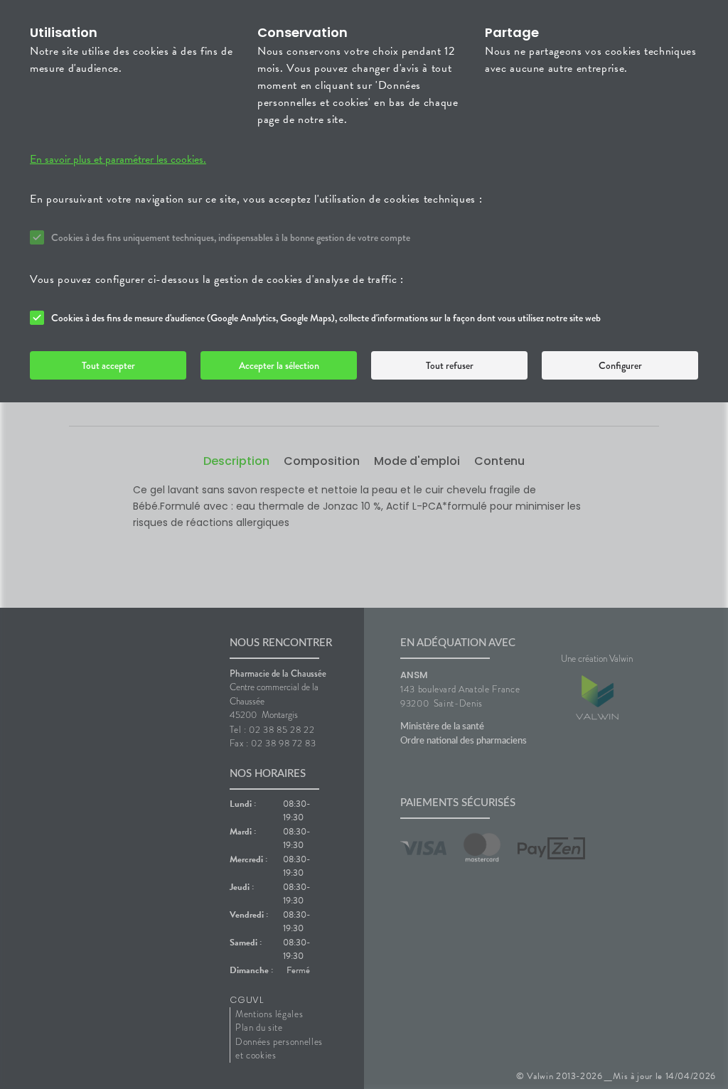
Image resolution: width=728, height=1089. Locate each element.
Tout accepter (108, 365)
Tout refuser (449, 365)
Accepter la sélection (279, 365)
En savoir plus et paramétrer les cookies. (118, 159)
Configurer (620, 365)
